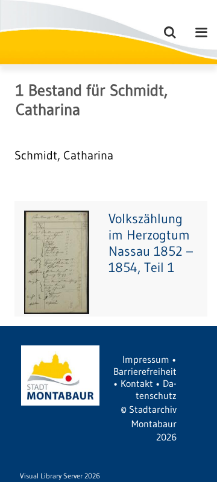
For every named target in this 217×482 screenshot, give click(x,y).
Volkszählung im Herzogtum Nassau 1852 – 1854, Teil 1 (150, 243)
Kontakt (137, 383)
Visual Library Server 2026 (60, 475)
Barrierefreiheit (145, 371)
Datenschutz (156, 389)
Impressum (145, 359)
